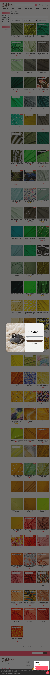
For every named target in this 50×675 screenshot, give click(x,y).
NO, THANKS (34, 343)
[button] (47, 672)
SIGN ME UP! (35, 340)
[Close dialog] (43, 324)
